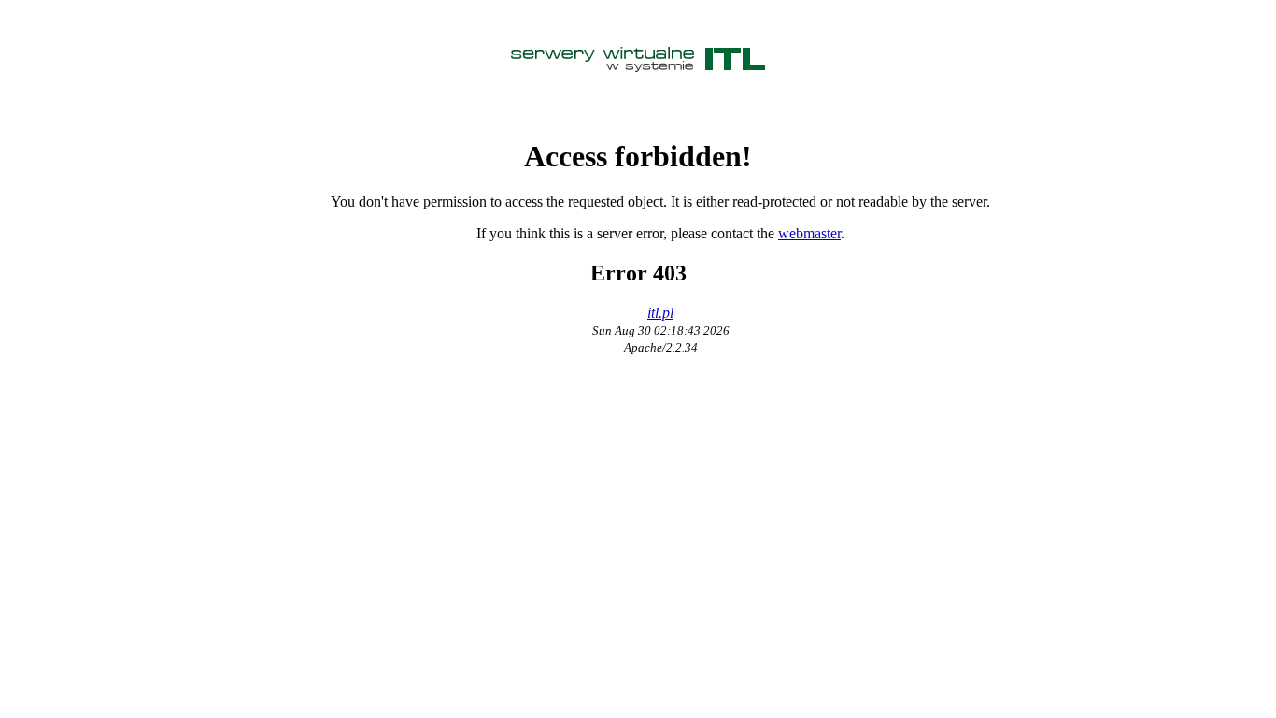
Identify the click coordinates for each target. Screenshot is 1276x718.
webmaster (809, 233)
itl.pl (660, 313)
